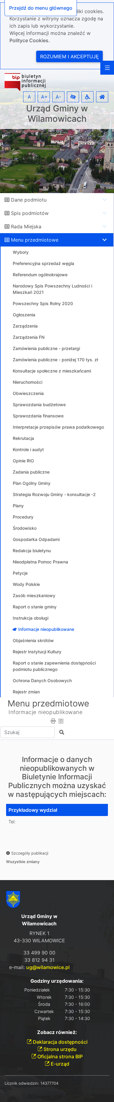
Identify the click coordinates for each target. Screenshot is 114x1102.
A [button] (29, 97)
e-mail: (39, 967)
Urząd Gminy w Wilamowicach (57, 114)
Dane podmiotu (29, 200)
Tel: (12, 821)
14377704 (49, 1083)
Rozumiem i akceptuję (69, 56)
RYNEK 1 (39, 933)
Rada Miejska (26, 226)
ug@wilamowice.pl (48, 967)
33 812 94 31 (39, 960)
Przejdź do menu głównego (40, 8)
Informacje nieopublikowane (46, 712)
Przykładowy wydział (33, 810)
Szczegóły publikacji (29, 853)
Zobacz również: (57, 1032)
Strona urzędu (59, 1049)
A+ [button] (44, 97)
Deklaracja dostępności (60, 1042)
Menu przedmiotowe (34, 240)
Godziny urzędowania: (57, 981)
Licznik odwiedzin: (22, 1083)
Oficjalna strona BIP (59, 1056)
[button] (73, 96)
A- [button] (58, 97)
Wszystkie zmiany (23, 861)
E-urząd (59, 1064)
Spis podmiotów (30, 213)
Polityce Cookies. (29, 40)
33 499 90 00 (39, 953)
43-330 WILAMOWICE (39, 940)
